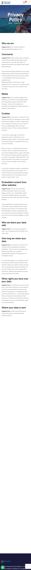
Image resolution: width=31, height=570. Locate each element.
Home (10, 23)
